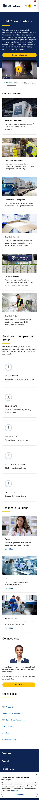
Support (5, 761)
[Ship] (29, 6)
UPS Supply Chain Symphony (12, 720)
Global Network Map (9, 739)
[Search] (26, 6)
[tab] (12, 83)
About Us (5, 733)
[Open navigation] (35, 6)
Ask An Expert (7, 726)
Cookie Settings (19, 795)
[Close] (36, 774)
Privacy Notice (15, 791)
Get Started (18, 685)
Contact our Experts (19, 55)
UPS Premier (7, 707)
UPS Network (8, 769)
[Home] (12, 6)
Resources (6, 753)
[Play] (19, 69)
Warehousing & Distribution (12, 713)
